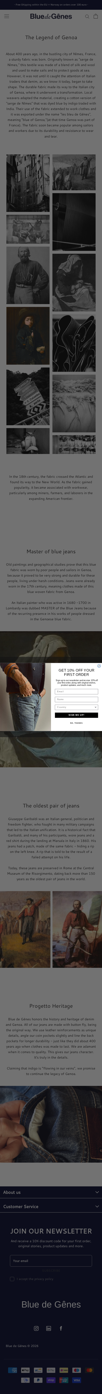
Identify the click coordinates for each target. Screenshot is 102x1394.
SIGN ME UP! (76, 715)
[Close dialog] (99, 665)
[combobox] (75, 707)
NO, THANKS (76, 723)
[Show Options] (95, 707)
